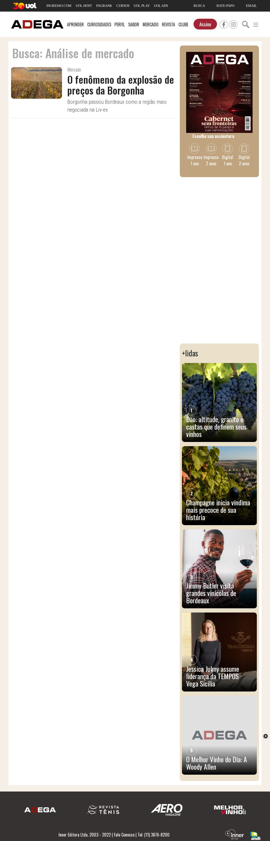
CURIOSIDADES (99, 24)
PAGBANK (104, 6)
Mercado (74, 69)
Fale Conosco (124, 835)
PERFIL (119, 24)
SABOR (133, 24)
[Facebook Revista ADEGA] (224, 24)
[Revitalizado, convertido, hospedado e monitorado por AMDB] (255, 835)
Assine (205, 24)
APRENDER (75, 24)
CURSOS (122, 6)
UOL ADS (161, 6)
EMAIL (251, 6)
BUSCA (199, 6)
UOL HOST (84, 6)
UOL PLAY (142, 6)
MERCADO (150, 24)
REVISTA (168, 24)
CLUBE (183, 24)
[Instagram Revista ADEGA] (233, 24)
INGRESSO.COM (58, 6)
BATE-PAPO (225, 6)
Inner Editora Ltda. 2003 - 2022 (85, 835)
